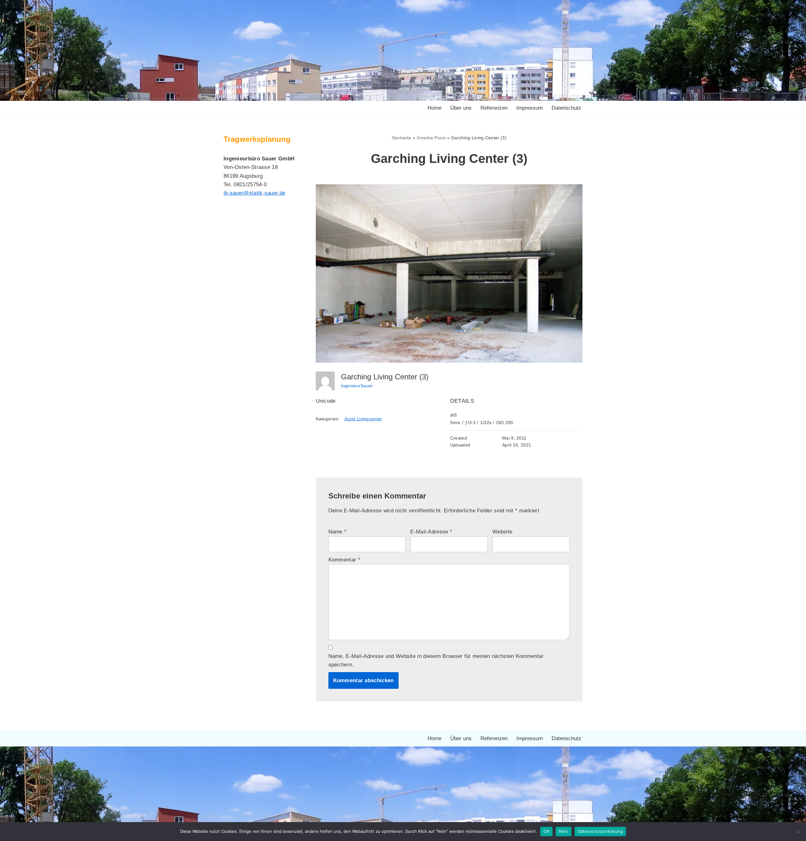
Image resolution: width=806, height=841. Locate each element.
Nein (563, 831)
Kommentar (344, 560)
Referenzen (494, 108)
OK (546, 831)
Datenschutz (566, 108)
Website (502, 532)
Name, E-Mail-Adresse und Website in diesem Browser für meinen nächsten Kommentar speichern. (436, 660)
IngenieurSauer (357, 385)
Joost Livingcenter (363, 418)
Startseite (402, 137)
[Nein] (798, 831)
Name (337, 532)
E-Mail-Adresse (431, 532)
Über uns (461, 108)
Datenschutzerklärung (600, 831)
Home (434, 108)
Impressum (529, 108)
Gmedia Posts (431, 137)
